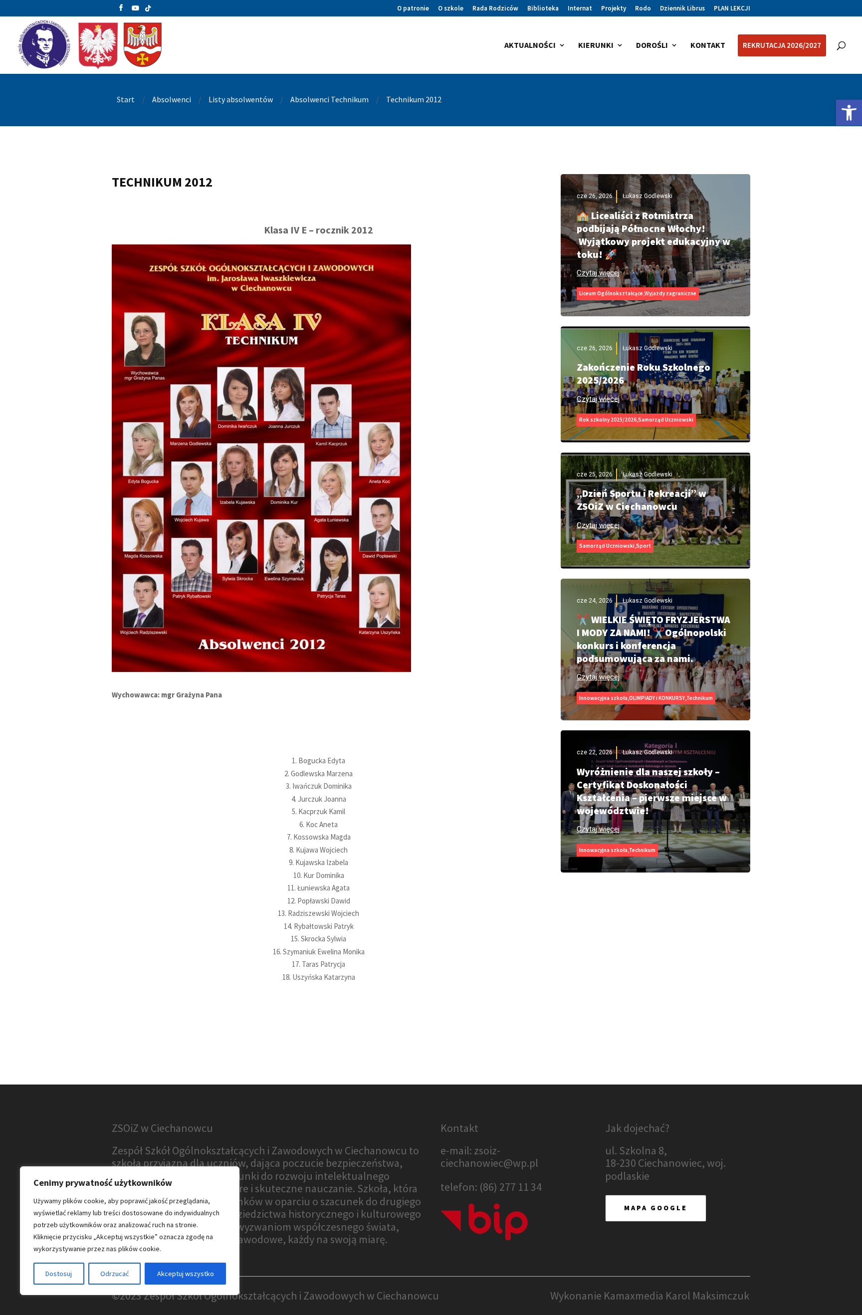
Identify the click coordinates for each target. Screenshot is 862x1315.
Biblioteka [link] (543, 8)
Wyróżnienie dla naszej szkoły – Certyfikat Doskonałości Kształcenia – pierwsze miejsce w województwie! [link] (652, 791)
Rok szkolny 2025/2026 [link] (608, 419)
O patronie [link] (413, 8)
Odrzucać (114, 1273)
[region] (129, 1230)
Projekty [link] (613, 8)
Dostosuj (58, 1273)
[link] (849, 113)
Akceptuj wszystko (185, 1273)
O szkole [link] (450, 8)
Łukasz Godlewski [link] (647, 196)
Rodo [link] (643, 8)
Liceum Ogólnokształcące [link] (611, 293)
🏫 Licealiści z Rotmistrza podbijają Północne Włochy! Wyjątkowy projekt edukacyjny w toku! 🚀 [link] (653, 234)
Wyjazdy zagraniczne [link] (670, 293)
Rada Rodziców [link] (495, 8)
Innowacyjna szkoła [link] (603, 697)
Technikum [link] (699, 697)
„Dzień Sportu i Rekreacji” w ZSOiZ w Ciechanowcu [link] (641, 499)
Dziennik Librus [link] (682, 8)
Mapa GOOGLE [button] (655, 1207)
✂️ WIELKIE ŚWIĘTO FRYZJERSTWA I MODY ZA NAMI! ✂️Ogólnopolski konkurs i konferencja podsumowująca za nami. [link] (653, 638)
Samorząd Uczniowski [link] (665, 419)
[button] (121, 10)
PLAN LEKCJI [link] (732, 8)
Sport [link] (643, 545)
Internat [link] (580, 8)
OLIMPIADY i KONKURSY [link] (657, 697)
